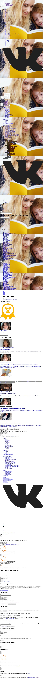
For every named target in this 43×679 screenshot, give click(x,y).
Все (3, 232)
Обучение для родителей (9, 29)
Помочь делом (7, 152)
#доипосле (5, 250)
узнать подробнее (31, 677)
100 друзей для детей (11, 147)
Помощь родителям (8, 25)
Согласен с (10, 544)
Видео (6, 22)
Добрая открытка (10, 149)
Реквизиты (7, 17)
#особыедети (5, 241)
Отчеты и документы (9, 16)
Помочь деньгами (8, 140)
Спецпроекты (5, 37)
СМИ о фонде (7, 12)
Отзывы (6, 11)
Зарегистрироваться (4, 590)
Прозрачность (7, 10)
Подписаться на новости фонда (8, 600)
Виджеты (9, 155)
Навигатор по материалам (10, 31)
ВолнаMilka (7, 40)
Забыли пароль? (7, 581)
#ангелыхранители (6, 256)
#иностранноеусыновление (8, 248)
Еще (3, 261)
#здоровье (4, 247)
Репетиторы (7, 28)
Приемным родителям (7, 24)
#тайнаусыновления (6, 252)
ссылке (28, 673)
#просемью (5, 257)
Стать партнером (8, 157)
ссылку (18, 665)
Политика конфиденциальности (9, 532)
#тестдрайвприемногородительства (9, 255)
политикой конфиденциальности (12, 544)
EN (3, 209)
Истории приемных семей (8, 223)
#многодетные (5, 259)
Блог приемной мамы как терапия (10, 299)
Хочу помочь (3, 206)
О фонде (4, 8)
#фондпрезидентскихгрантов (8, 253)
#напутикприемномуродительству (9, 233)
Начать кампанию (10, 150)
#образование (5, 246)
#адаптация (5, 236)
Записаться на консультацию (10, 27)
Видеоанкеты (5, 23)
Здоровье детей (8, 35)
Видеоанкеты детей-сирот (8, 123)
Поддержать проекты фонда (12, 141)
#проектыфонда (6, 234)
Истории (4, 19)
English (4, 530)
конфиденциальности (15, 436)
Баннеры (9, 156)
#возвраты (5, 251)
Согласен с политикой (10, 436)
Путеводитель (7, 26)
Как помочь (5, 139)
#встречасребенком (6, 245)
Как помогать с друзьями (12, 146)
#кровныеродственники (7, 244)
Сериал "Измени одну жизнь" (10, 41)
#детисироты (5, 242)
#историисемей (6, 235)
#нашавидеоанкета (6, 243)
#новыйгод (5, 254)
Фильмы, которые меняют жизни (11, 45)
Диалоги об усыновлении (10, 38)
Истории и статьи (6, 119)
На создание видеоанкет (11, 143)
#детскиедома (5, 239)
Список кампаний (10, 151)
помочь (4, 99)
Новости (6, 13)
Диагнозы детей (6, 222)
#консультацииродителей (7, 240)
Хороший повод (8, 145)
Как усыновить (8, 32)
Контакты (7, 18)
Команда (6, 14)
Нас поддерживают (8, 15)
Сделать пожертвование (14, 429)
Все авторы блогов (4, 335)
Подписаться (3, 545)
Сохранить (2, 633)
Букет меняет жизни (11, 148)
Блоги (6, 21)
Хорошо (37, 677)
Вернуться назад (4, 603)
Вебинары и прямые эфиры (10, 30)
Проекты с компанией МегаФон (11, 44)
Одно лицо (7, 43)
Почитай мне (7, 42)
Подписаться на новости (5, 429)
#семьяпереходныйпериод (8, 258)
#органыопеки (5, 249)
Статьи (6, 20)
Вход (2, 105)
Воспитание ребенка (7, 221)
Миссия (6, 9)
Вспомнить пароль (11, 626)
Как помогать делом (11, 153)
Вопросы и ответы (8, 36)
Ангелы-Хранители (11, 154)
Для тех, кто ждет (8, 39)
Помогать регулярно (11, 142)
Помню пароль (4, 626)
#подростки (5, 238)
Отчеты (4, 219)
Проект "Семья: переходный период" (12, 33)
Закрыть (2, 640)
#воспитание (5, 237)
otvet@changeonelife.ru (10, 618)
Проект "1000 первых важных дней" (12, 34)
